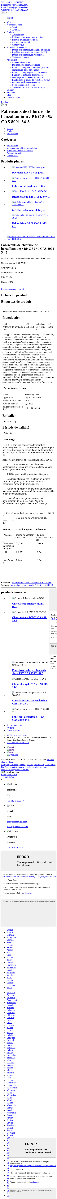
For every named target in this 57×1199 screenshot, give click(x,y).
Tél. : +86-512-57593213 (12, 2)
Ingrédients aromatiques (17, 47)
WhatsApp (9, 777)
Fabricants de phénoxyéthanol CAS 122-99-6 (31, 582)
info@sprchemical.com (17, 735)
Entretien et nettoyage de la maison (27, 75)
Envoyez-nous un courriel (12, 289)
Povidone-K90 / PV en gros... (28, 172)
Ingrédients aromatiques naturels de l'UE (29, 52)
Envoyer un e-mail (9, 774)
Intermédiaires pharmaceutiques (26, 65)
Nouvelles (11, 92)
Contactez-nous (13, 97)
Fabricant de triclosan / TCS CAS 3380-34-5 (28, 718)
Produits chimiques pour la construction (29, 72)
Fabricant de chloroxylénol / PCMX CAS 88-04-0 (31, 585)
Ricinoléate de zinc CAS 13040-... (31, 196)
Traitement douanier (21, 57)
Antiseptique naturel (21, 42)
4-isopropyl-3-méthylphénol (13, 764)
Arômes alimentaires (21, 62)
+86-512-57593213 (15, 801)
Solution (10, 90)
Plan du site (13, 762)
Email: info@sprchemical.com (14, 5)
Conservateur (18, 45)
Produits (10, 32)
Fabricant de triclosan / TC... (28, 185)
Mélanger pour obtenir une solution (27, 37)
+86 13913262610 (15, 847)
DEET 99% (50, 764)
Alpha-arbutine (39, 767)
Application (12, 60)
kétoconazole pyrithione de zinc (15, 769)
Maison (10, 22)
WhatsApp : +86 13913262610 (14, 10)
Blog (9, 95)
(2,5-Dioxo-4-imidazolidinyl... (28, 210)
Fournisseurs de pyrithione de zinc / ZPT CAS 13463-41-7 (29, 672)
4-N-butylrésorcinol (35, 764)
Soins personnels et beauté (23, 85)
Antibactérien (18, 35)
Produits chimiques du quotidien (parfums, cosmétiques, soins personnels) (30, 68)
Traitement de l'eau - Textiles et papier (28, 87)
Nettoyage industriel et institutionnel (28, 77)
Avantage (16, 30)
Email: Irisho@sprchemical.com (15, 7)
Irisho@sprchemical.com (17, 826)
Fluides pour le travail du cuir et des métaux (31, 80)
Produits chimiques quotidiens (25, 40)
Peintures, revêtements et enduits (26, 82)
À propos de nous (14, 25)
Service (15, 27)
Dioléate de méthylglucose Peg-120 (16, 767)
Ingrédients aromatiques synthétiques (28, 55)
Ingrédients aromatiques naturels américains (31, 50)
